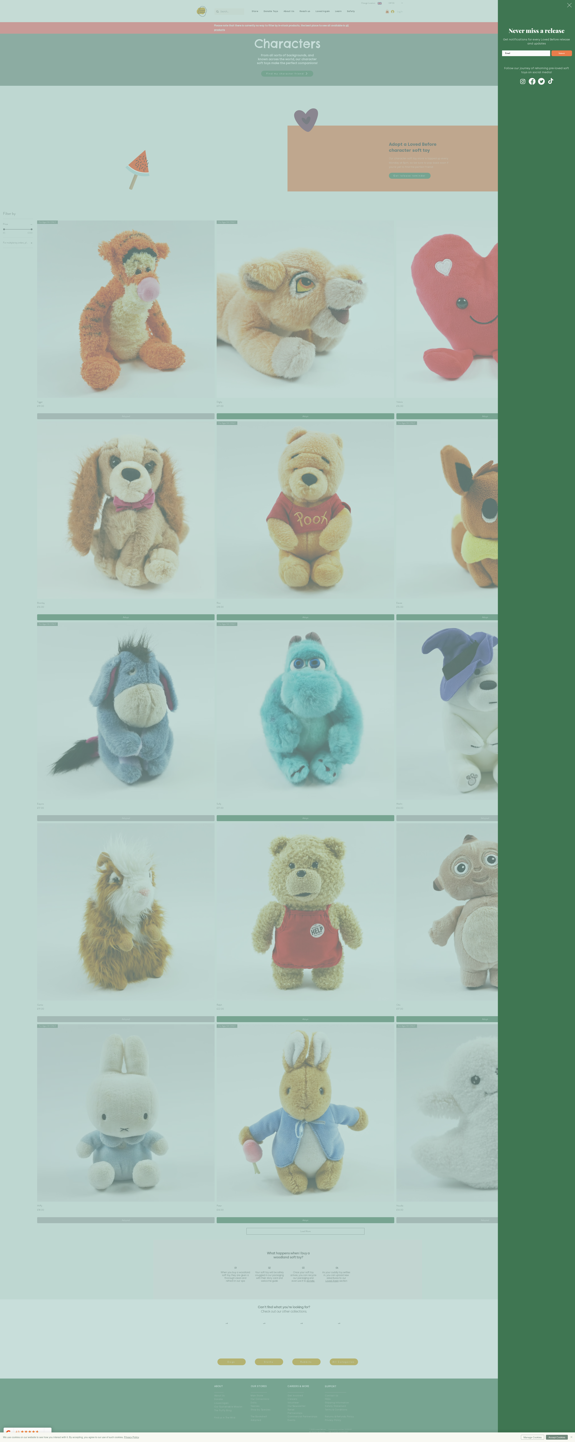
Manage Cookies (532, 1437)
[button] (569, 5)
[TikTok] (550, 81)
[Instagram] (522, 81)
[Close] (571, 1437)
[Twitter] (541, 81)
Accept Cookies (556, 1437)
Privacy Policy (131, 1437)
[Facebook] (532, 81)
